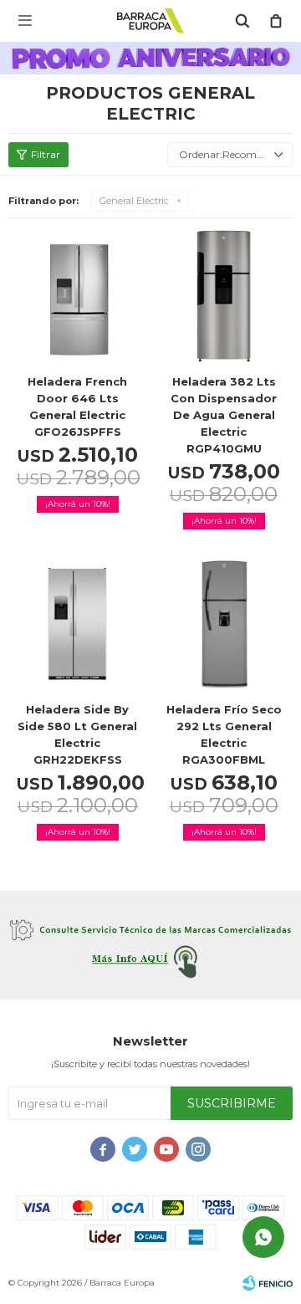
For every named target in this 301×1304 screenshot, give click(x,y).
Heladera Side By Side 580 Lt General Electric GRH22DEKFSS (77, 734)
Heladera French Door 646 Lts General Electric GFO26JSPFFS (77, 406)
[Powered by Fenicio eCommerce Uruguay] (267, 1283)
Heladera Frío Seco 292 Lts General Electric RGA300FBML (224, 734)
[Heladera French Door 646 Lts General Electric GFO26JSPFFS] (77, 296)
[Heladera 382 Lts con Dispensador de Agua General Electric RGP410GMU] (224, 296)
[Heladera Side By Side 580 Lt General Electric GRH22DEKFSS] (77, 624)
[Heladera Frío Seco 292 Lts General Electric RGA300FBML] (224, 624)
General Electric (134, 201)
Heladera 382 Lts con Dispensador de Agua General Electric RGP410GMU (224, 415)
